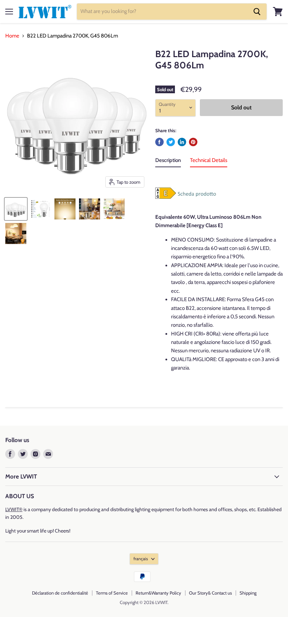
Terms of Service (112, 593)
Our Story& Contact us (210, 593)
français (140, 558)
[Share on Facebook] (159, 142)
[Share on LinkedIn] (182, 142)
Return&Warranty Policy (158, 593)
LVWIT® (13, 509)
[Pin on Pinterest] (193, 142)
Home (12, 36)
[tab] (168, 161)
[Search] (257, 12)
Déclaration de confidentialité (60, 593)
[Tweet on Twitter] (170, 142)
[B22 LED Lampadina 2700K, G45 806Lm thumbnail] (16, 209)
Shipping (248, 593)
